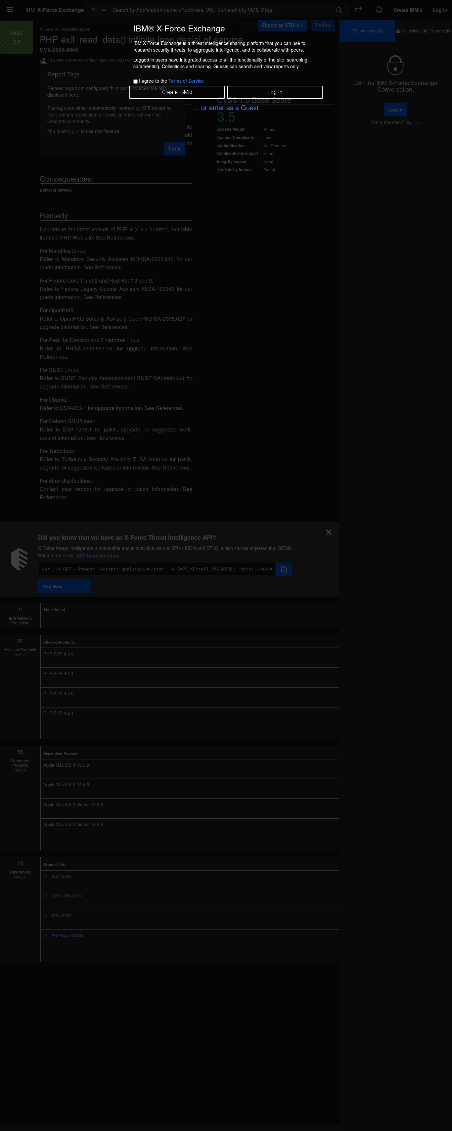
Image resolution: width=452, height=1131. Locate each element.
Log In (275, 92)
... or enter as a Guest (226, 107)
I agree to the (171, 80)
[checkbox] (135, 81)
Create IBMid (177, 92)
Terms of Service (186, 80)
